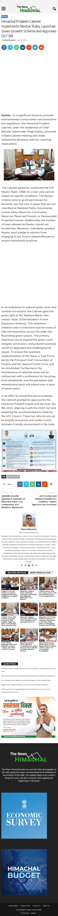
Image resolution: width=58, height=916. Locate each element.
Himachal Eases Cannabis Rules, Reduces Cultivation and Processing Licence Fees (28, 670)
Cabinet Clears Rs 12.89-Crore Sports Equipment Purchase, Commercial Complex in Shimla (9, 594)
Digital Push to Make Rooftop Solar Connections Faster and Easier (24, 684)
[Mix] (41, 47)
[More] (51, 484)
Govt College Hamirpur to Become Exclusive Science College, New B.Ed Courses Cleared (9, 646)
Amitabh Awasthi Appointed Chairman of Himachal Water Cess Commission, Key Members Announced (13, 502)
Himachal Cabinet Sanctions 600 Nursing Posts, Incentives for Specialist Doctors (28, 619)
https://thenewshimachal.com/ (29, 532)
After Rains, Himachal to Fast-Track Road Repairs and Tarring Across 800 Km (28, 676)
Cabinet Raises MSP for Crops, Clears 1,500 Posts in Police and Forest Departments (47, 593)
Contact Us (36, 906)
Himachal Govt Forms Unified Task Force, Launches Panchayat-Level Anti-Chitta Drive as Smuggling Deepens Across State (47, 621)
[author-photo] (29, 520)
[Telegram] (35, 47)
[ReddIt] (29, 47)
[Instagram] (25, 566)
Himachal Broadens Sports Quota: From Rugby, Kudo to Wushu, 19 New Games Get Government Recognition (48, 647)
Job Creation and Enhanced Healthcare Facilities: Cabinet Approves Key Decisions (44, 500)
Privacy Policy (25, 906)
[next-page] (30, 655)
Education (6, 640)
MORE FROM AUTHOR (40, 572)
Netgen (33, 913)
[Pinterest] (33, 566)
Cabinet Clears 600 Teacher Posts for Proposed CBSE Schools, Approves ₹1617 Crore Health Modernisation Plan (8, 621)
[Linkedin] (22, 47)
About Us (46, 906)
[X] (10, 47)
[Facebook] (4, 47)
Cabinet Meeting (13, 477)
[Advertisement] (29, 83)
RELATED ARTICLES (17, 572)
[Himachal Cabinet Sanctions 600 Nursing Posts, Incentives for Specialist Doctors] (29, 609)
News (4, 16)
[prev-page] (27, 655)
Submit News (13, 906)
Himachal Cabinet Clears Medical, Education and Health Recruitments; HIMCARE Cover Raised (28, 595)
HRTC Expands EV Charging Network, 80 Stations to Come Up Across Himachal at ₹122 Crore (25, 690)
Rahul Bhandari (10, 40)
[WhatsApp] (16, 47)
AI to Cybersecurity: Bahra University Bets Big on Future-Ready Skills (25, 680)
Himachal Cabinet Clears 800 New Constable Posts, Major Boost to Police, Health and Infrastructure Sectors (29, 647)
